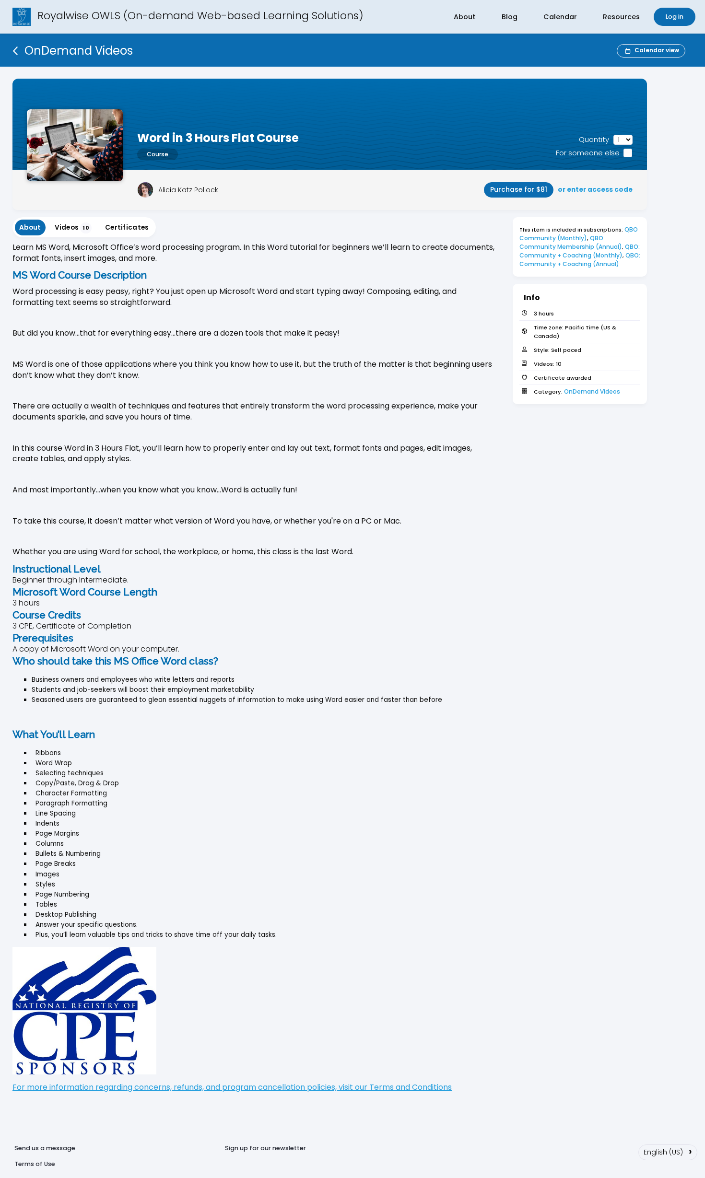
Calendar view (656, 50)
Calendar (560, 17)
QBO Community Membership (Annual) (570, 242)
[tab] (30, 227)
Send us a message (44, 1148)
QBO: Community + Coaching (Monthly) (580, 251)
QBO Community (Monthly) (579, 233)
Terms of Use (34, 1164)
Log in (674, 16)
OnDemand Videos (592, 391)
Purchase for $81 (518, 189)
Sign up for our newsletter (265, 1148)
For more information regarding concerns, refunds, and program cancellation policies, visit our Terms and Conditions (232, 1087)
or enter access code (595, 189)
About (465, 17)
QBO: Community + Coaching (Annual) (580, 259)
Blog (509, 17)
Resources (621, 17)
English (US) (668, 1151)
